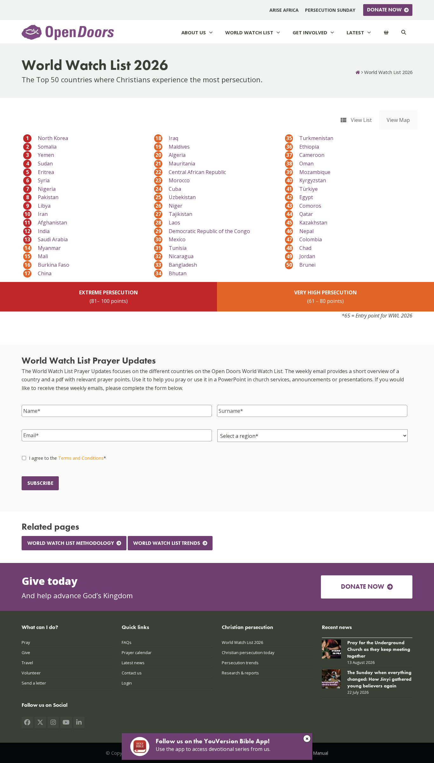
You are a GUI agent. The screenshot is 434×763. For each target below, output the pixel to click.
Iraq (166, 138)
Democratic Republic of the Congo (202, 231)
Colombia (304, 239)
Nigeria (41, 188)
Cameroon (305, 154)
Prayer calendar (137, 652)
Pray (26, 642)
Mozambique (308, 172)
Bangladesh (176, 264)
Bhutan (170, 273)
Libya (38, 205)
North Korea (47, 138)
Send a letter (34, 683)
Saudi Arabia (46, 239)
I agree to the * (67, 458)
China (37, 273)
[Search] (403, 32)
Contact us (132, 673)
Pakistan (42, 197)
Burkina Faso (46, 264)
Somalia (41, 146)
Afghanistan (45, 222)
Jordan (300, 256)
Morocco (172, 180)
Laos (167, 222)
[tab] (356, 120)
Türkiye (302, 188)
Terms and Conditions (81, 458)
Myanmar (42, 247)
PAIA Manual (315, 753)
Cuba (168, 188)
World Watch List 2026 (242, 642)
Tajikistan (173, 214)
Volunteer (31, 673)
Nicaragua (174, 256)
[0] (386, 32)
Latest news (133, 663)
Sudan (39, 163)
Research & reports (240, 673)
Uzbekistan (175, 197)
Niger (168, 205)
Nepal (300, 231)
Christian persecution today (248, 652)
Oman (300, 163)
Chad (299, 247)
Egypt (299, 197)
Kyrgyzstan (306, 180)
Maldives (172, 146)
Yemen (40, 154)
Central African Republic (190, 172)
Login (127, 683)
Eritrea (40, 172)
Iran (36, 214)
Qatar (299, 214)
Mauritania (175, 163)
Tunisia (170, 247)
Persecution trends (240, 663)
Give (26, 652)
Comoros (304, 205)
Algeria (170, 154)
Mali (36, 256)
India (37, 231)
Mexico (170, 239)
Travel (27, 663)
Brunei (301, 264)
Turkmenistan (310, 138)
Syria (38, 180)
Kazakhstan (307, 222)
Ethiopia (302, 146)
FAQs (127, 642)
